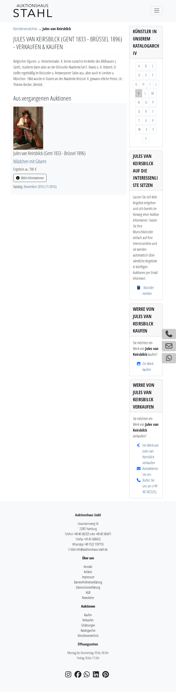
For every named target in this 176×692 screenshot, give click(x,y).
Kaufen (88, 615)
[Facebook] (78, 675)
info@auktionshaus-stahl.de (92, 549)
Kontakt (88, 566)
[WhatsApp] (88, 675)
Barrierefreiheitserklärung (88, 582)
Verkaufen (88, 620)
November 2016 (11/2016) (40, 186)
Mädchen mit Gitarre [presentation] (29, 161)
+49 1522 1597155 (94, 544)
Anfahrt (88, 571)
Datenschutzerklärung (88, 587)
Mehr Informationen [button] (32, 178)
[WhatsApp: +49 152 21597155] (169, 358)
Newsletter (88, 597)
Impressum (88, 577)
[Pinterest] (106, 675)
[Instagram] (69, 675)
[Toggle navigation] (157, 10)
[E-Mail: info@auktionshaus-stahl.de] (169, 346)
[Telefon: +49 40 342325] (169, 334)
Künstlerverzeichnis (25, 28)
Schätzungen (88, 625)
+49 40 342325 (81, 534)
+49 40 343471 (103, 534)
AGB (88, 592)
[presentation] (28, 127)
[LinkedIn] (97, 675)
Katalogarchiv (88, 630)
